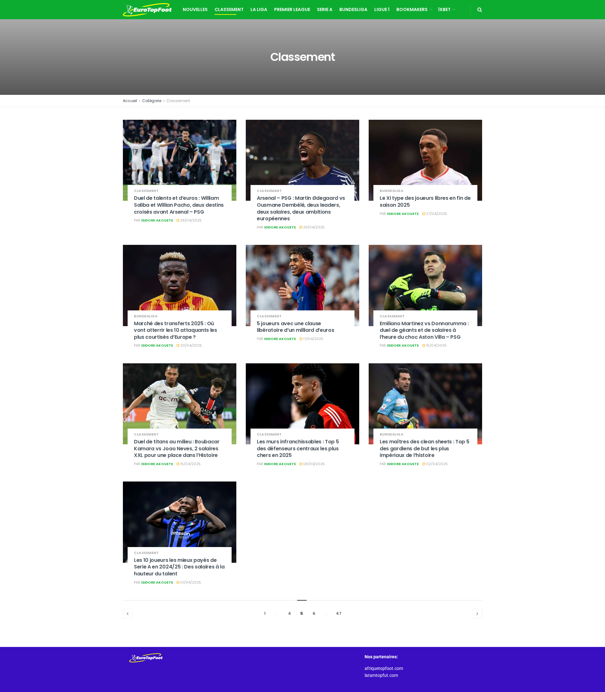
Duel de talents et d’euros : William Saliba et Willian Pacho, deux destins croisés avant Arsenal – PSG (179, 204)
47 (339, 613)
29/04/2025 (190, 220)
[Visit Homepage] (147, 9)
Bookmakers (412, 9)
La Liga (259, 9)
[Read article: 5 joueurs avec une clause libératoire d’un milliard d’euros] (302, 285)
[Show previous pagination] (127, 613)
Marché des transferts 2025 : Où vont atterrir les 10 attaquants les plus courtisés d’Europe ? (175, 330)
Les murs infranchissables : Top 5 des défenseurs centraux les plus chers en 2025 (298, 448)
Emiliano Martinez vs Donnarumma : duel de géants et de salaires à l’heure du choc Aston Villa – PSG (424, 330)
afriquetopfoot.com (384, 668)
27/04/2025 (436, 213)
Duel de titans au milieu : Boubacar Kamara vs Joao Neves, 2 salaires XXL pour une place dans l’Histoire (177, 448)
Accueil (130, 100)
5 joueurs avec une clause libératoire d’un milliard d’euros (295, 327)
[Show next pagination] (477, 613)
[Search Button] (479, 9)
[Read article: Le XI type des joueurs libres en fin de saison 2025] (425, 160)
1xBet (444, 9)
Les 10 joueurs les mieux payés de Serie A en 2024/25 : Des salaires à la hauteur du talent (179, 566)
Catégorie (151, 100)
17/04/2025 (312, 338)
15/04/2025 (436, 345)
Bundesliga (353, 9)
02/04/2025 (436, 463)
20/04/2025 (190, 345)
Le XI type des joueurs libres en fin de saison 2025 (425, 201)
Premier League (292, 9)
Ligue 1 (381, 9)
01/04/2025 (190, 582)
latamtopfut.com (381, 675)
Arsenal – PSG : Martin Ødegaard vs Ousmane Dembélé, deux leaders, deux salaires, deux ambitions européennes (301, 208)
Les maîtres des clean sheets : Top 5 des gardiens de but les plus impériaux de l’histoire (424, 448)
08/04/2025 (313, 463)
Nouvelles (195, 9)
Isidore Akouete (157, 220)
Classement (229, 9)
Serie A (324, 9)
